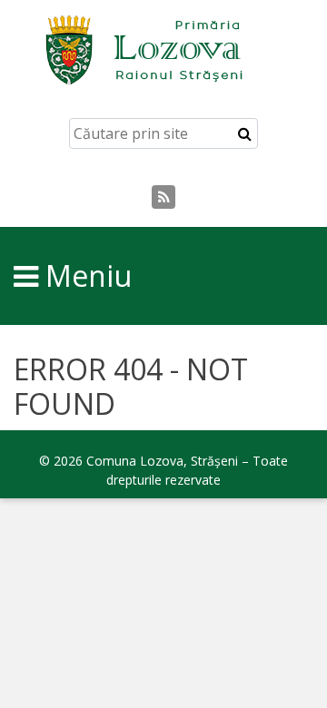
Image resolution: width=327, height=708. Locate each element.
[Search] (245, 133)
